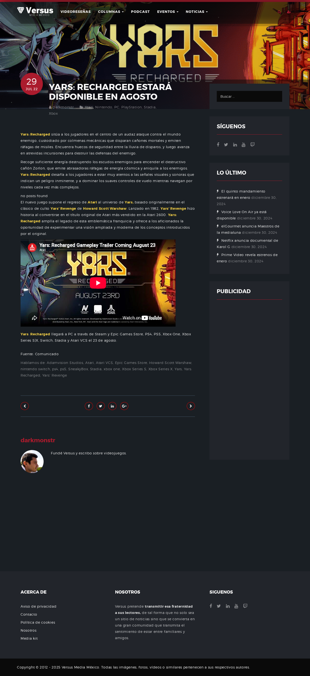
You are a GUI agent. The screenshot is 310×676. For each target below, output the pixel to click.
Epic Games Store (131, 363)
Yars (178, 369)
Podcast (140, 11)
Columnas (109, 11)
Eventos (166, 11)
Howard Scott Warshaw (170, 363)
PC (116, 107)
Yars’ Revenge (54, 375)
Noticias (195, 11)
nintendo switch (35, 369)
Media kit (29, 638)
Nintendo (103, 107)
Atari (89, 107)
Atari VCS (104, 363)
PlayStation (131, 107)
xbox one (112, 369)
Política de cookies (38, 622)
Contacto (29, 614)
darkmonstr (63, 107)
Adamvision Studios (65, 363)
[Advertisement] (108, 536)
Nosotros (29, 630)
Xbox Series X (160, 369)
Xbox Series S (134, 369)
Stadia (149, 107)
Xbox (53, 113)
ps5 (63, 369)
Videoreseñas (76, 11)
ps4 (55, 369)
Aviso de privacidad (38, 606)
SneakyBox (78, 369)
